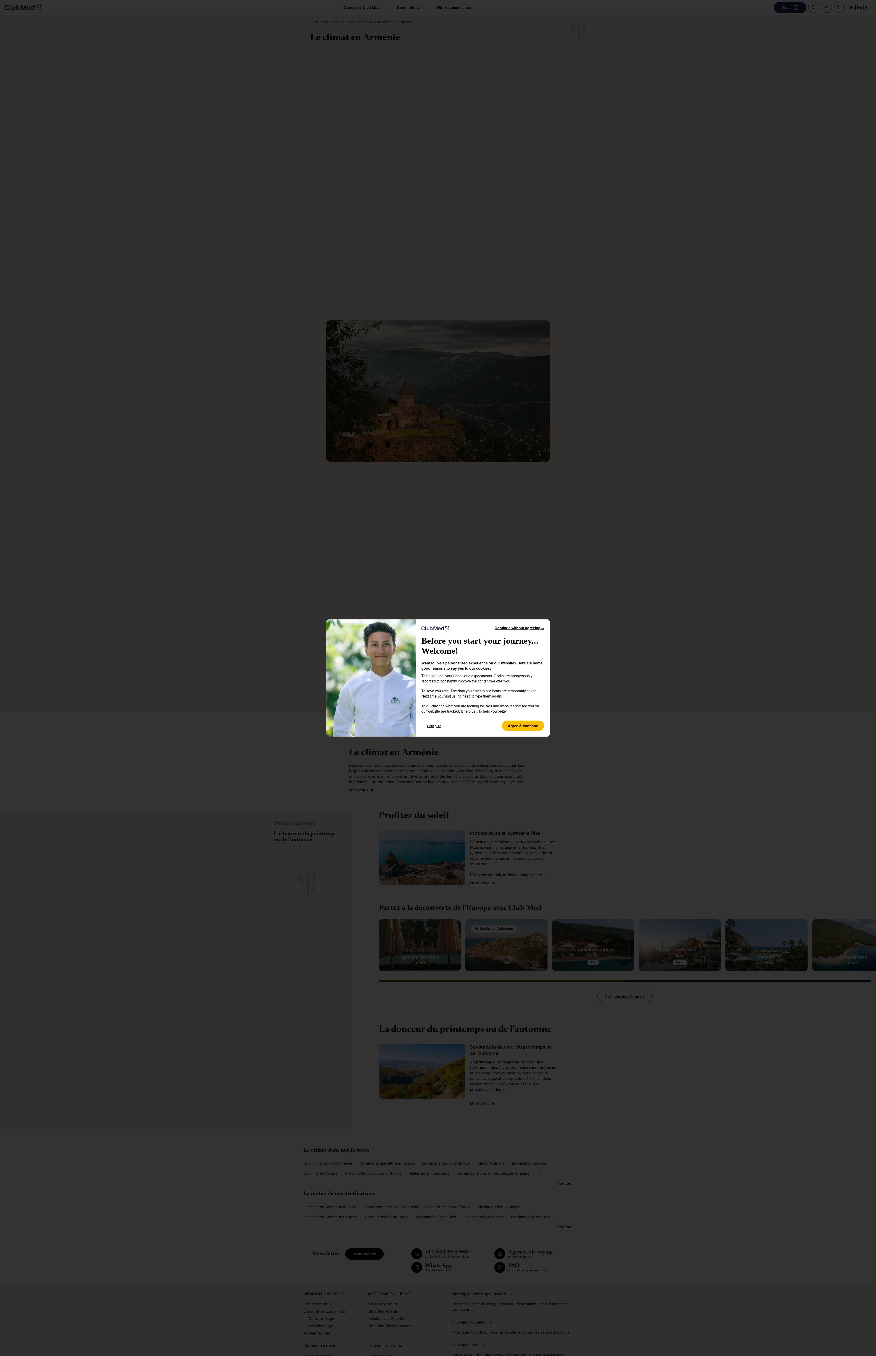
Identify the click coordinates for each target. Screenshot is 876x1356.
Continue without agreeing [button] (519, 627)
